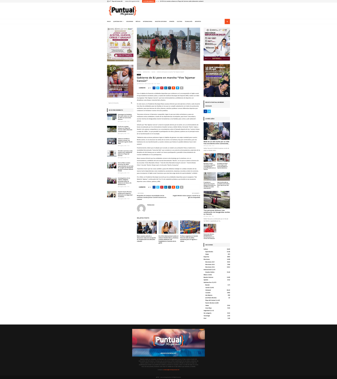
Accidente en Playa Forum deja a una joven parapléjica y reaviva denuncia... (222, 166)
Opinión (171, 21)
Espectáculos (209, 251)
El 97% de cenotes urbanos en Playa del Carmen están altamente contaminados (125, 129)
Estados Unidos (209, 272)
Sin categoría (207, 313)
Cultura (179, 21)
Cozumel (207, 292)
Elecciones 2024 (210, 267)
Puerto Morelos (209, 303)
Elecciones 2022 (210, 264)
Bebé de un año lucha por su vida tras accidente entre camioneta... (216, 143)
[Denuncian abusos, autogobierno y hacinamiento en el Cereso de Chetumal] (210, 228)
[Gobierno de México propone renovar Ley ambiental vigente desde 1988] (112, 141)
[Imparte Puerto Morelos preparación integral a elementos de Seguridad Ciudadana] (112, 194)
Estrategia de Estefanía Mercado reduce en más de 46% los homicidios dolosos (125, 117)
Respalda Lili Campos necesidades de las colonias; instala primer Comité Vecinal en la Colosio (151, 197)
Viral (205, 318)
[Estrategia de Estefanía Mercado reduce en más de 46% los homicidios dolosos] (112, 117)
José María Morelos (211, 298)
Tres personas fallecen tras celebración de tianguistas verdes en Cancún (217, 212)
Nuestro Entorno (161, 21)
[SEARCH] (131, 103)
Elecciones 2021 (209, 262)
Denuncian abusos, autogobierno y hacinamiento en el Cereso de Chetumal (209, 236)
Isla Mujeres (208, 295)
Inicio (109, 21)
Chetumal (208, 290)
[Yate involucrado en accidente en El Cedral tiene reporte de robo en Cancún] (223, 176)
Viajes (207, 254)
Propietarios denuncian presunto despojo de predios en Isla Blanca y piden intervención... (210, 185)
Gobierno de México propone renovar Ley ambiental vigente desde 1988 (181, 1)
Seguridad (129, 21)
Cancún (138, 74)
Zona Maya (208, 308)
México (138, 21)
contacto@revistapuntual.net (171, 369)
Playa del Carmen (210, 300)
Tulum (207, 305)
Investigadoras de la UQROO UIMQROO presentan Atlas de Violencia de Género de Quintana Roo (124, 181)
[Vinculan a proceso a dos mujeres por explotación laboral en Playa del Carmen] (112, 153)
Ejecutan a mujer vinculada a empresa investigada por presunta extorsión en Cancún (210, 166)
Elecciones (207, 259)
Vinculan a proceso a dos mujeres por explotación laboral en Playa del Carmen (125, 153)
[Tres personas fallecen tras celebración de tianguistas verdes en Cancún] (217, 199)
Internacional (147, 21)
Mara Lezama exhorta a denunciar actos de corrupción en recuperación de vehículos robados (146, 238)
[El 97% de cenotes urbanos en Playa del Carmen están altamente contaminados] (112, 129)
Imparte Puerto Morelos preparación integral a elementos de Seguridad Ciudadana (125, 194)
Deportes (198, 21)
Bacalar (207, 285)
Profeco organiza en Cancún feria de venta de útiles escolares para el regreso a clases (189, 238)
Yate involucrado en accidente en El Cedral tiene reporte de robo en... (223, 184)
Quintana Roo (117, 21)
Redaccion (141, 83)
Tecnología (188, 21)
